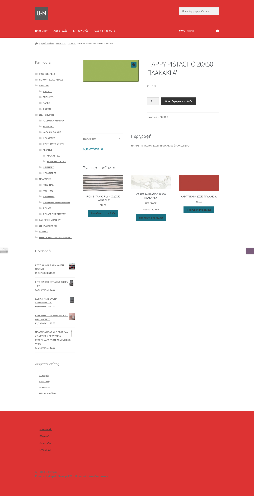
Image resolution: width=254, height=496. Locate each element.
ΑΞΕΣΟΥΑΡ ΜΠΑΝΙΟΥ (53, 120)
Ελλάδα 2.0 (45, 449)
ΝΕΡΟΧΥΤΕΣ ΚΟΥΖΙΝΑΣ (51, 79)
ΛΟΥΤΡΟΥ (48, 190)
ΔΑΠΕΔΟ (47, 91)
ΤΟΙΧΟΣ (72, 43)
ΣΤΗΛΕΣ (47, 208)
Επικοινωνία (80, 30)
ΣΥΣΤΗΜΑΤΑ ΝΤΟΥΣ (53, 143)
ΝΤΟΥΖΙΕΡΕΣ (49, 173)
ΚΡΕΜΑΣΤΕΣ (53, 155)
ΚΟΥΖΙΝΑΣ (48, 184)
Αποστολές (60, 30)
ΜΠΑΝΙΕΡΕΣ (49, 138)
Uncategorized (47, 73)
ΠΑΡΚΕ (46, 103)
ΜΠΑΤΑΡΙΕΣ (45, 179)
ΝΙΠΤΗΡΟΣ (48, 196)
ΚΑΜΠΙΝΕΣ (48, 126)
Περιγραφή (89, 138)
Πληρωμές (41, 30)
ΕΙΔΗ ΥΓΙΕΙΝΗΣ (46, 114)
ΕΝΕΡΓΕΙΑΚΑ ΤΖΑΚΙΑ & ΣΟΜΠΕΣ (55, 237)
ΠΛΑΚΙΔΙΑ (61, 43)
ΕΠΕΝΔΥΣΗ (48, 97)
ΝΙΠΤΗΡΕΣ (48, 167)
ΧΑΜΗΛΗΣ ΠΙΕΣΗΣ (56, 161)
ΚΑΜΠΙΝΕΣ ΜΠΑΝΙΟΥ (49, 219)
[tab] (103, 139)
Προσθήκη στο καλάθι (178, 101)
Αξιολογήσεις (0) (93, 148)
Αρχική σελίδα (46, 43)
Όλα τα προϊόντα (104, 30)
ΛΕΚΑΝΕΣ (48, 149)
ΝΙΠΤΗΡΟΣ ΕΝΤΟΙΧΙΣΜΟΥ (56, 202)
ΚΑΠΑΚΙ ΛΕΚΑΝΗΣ (52, 132)
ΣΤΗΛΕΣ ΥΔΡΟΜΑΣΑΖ (54, 214)
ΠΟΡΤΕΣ (43, 231)
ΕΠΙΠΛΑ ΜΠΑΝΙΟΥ (48, 225)
